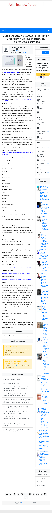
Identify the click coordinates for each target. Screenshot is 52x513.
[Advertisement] (26, 18)
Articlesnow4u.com (27, 503)
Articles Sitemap (42, 474)
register (17, 365)
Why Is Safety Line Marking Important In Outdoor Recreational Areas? (15, 378)
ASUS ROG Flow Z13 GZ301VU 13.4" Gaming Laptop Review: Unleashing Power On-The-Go (45, 280)
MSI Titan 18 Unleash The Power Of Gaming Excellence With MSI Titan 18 (45, 266)
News (43, 147)
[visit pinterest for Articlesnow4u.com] (22, 494)
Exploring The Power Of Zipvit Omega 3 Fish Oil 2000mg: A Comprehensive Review (44, 434)
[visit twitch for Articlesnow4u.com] (41, 494)
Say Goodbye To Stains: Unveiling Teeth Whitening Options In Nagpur (45, 400)
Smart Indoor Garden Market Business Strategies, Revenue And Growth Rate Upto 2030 (44, 254)
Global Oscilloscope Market (11, 383)
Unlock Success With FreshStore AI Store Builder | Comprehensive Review (44, 444)
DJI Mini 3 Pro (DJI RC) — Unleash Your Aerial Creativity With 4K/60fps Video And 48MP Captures (46, 364)
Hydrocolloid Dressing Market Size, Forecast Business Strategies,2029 (16, 430)
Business (24, 52)
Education (40, 108)
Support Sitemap (42, 485)
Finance (39, 119)
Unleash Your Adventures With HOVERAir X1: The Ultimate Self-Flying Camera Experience (45, 239)
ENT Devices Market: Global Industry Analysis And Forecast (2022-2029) (46, 344)
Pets (42, 151)
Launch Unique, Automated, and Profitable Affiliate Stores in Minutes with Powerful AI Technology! (45, 384)
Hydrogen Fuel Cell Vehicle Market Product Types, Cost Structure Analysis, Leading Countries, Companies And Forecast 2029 (16, 401)
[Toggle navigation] (3, 30)
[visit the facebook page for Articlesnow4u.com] (10, 494)
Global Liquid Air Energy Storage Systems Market (16, 424)
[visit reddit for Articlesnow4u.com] (26, 497)
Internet (39, 144)
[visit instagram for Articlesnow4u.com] (33, 494)
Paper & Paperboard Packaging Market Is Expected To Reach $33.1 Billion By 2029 (16, 412)
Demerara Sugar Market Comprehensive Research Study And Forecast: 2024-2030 (16, 407)
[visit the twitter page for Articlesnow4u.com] (7, 494)
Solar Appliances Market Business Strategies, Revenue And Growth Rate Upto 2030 (45, 313)
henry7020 (19, 50)
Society (43, 160)
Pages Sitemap (41, 482)
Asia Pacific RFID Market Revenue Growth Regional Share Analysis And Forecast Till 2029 (16, 418)
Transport (40, 169)
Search (45, 52)
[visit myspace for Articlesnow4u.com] (45, 494)
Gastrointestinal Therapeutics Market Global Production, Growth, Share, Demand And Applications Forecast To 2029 (16, 388)
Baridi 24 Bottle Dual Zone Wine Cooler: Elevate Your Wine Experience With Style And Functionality (44, 193)
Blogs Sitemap (41, 478)
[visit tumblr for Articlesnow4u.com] (30, 494)
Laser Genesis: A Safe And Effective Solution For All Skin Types (46, 328)
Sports (42, 163)
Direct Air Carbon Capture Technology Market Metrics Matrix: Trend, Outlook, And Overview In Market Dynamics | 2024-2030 (45, 417)
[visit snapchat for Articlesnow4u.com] (37, 494)
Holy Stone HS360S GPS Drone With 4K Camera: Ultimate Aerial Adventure (45, 223)
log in (11, 365)
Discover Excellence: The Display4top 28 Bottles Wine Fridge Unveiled (45, 208)
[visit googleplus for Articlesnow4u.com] (14, 494)
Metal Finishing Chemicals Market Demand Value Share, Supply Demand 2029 (16, 394)
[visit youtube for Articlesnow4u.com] (26, 494)
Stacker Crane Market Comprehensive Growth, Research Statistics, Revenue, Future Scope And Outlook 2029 (44, 458)
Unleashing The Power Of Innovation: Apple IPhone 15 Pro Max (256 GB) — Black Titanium (45, 296)
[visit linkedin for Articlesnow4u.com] (18, 494)
